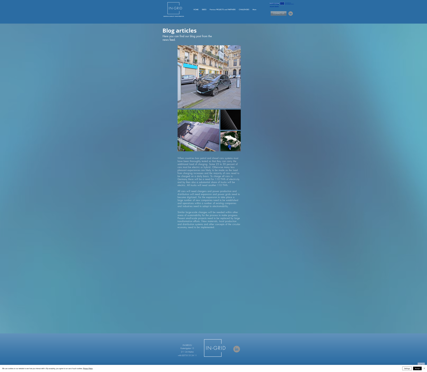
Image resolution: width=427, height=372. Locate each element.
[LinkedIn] (290, 13)
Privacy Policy (88, 368)
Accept (417, 368)
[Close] (424, 368)
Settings (407, 368)
